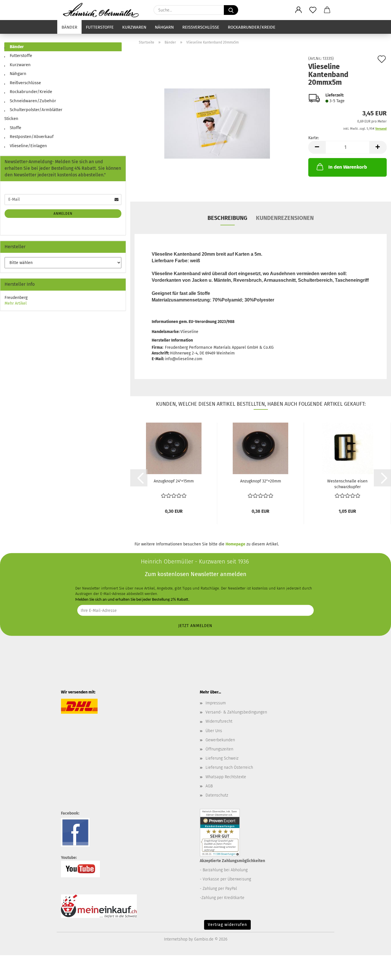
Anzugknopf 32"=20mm (260, 481)
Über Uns (214, 730)
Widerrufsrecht (219, 721)
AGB (209, 786)
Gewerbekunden (220, 740)
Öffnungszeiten (219, 749)
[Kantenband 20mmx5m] (217, 121)
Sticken (11, 118)
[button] (298, 10)
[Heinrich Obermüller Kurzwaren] (103, 10)
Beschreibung (227, 217)
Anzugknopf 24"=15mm (174, 481)
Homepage (235, 544)
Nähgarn (164, 27)
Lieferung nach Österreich (229, 767)
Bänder (69, 27)
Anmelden (63, 214)
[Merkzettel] (313, 10)
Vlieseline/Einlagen (28, 145)
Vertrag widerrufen (227, 924)
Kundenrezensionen (285, 217)
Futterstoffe (100, 27)
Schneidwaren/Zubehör (32, 100)
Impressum (216, 703)
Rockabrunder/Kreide (251, 27)
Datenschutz (217, 795)
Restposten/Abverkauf (31, 136)
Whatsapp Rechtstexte (226, 776)
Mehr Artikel (16, 303)
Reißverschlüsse (200, 27)
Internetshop (175, 939)
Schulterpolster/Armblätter (35, 109)
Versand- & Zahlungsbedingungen (236, 712)
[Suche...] (231, 10)
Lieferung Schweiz (222, 758)
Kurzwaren (134, 27)
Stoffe (15, 127)
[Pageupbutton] (375, 949)
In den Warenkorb (347, 167)
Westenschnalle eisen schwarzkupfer (347, 484)
